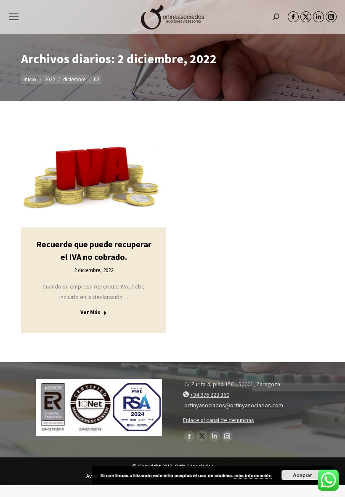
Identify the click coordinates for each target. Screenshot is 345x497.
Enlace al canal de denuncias (218, 420)
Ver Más (90, 312)
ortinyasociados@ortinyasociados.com (233, 405)
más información (253, 475)
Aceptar (302, 475)
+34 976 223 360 (209, 394)
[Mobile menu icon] (13, 16)
